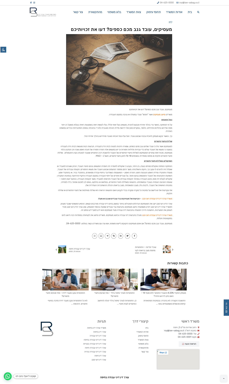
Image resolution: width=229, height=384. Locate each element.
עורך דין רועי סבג (99, 359)
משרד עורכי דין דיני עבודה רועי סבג (157, 198)
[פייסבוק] (31, 3)
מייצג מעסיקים (159, 114)
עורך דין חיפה (100, 355)
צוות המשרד (133, 12)
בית (190, 12)
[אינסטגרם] (34, 3)
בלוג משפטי (114, 12)
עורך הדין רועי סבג (164, 203)
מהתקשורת (95, 12)
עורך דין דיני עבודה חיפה (95, 347)
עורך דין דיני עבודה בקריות (94, 343)
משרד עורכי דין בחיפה (96, 328)
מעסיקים (168, 109)
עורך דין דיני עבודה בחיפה (95, 339)
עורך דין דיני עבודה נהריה (95, 351)
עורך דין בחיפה (99, 332)
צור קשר (78, 12)
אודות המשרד (174, 12)
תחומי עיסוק (153, 12)
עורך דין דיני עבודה (98, 335)
